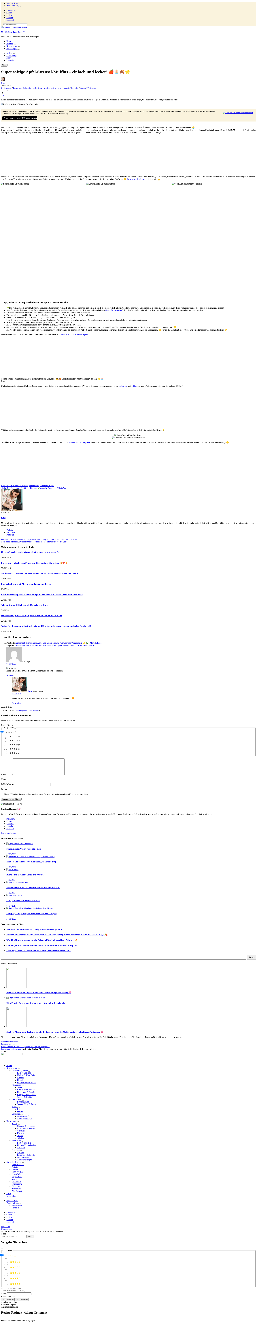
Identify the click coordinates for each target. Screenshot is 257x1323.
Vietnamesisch (18, 1164)
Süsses (83, 88)
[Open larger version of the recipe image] (238, 113)
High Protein (17, 1172)
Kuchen (20, 1133)
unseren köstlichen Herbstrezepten (73, 334)
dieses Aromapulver (113, 310)
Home (9, 41)
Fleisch (20, 1080)
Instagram (123, 386)
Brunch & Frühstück (26, 1090)
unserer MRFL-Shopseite (79, 442)
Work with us (12, 6)
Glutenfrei (16, 1186)
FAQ (8, 58)
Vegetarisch (92, 88)
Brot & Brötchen (24, 1143)
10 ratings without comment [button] (27, 710)
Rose (3, 83)
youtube (9, 17)
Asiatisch (16, 1167)
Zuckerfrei (16, 1189)
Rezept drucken (30, 118)
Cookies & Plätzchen (26, 1126)
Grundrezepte (23, 1157)
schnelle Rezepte (47, 485)
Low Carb (16, 1174)
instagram (10, 10)
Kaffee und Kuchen (9, 485)
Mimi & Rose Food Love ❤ (13, 32)
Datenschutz (16, 1049)
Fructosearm (17, 1184)
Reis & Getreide (24, 1073)
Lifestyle (10, 60)
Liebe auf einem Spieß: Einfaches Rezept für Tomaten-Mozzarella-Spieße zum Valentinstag (42, 594)
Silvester (74, 88)
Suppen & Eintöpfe (25, 1097)
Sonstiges (16, 1114)
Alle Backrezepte (24, 1160)
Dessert (20, 1111)
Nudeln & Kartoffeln (26, 1075)
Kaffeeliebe (23, 485)
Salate (19, 1087)
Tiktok (134, 386)
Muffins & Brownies (52, 88)
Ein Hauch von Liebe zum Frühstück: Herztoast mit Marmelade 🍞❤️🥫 (34, 563)
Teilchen (20, 1138)
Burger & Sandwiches (26, 1094)
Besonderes (17, 1099)
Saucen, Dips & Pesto (26, 1104)
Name (3, 779)
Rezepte (9, 44)
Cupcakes (21, 1131)
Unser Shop (11, 55)
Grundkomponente (20, 1070)
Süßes (14, 1106)
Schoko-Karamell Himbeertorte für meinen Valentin (24, 605)
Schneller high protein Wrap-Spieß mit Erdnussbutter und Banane (31, 615)
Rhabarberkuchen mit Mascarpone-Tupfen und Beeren (26, 584)
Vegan (14, 1179)
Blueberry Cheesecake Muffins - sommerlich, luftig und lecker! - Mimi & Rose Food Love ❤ (54, 645)
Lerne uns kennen (8, 833)
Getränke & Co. (24, 1116)
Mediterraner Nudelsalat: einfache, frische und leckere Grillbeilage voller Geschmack (39, 573)
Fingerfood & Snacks (22, 88)
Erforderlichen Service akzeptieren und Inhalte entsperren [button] (25, 1046)
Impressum (5, 1049)
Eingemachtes (23, 1102)
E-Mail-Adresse (7, 784)
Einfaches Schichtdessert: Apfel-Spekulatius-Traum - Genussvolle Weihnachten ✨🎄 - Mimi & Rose (58, 643)
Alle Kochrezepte (24, 1119)
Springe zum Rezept (13, 118)
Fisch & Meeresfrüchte (26, 1082)
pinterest (10, 15)
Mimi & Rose (12, 3)
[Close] (2, 1248)
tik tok (9, 13)
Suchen (251, 957)
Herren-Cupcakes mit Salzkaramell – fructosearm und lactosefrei (30, 552)
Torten (20, 1135)
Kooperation (17, 1205)
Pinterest (10, 535)
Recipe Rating (7, 725)
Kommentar (7, 774)
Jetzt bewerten (8, 1299)
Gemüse (20, 1078)
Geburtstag (37, 88)
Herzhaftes (16, 1140)
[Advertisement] (128, 154)
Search (30, 1236)
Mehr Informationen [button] (9, 1042)
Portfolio (15, 1208)
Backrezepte (11, 48)
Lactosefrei (16, 1181)
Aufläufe (21, 1148)
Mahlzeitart (16, 1085)
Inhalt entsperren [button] (8, 1044)
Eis (18, 1109)
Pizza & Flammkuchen (26, 1145)
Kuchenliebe (34, 485)
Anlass (9, 53)
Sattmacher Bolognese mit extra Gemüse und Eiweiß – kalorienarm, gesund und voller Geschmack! (46, 626)
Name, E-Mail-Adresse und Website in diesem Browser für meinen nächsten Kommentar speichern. (46, 794)
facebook (10, 20)
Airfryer (20, 1152)
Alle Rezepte (17, 1191)
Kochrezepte (11, 46)
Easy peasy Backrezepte (137, 179)
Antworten (11, 675)
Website (9, 530)
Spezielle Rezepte (13, 1162)
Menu (4, 65)
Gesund (15, 1169)
